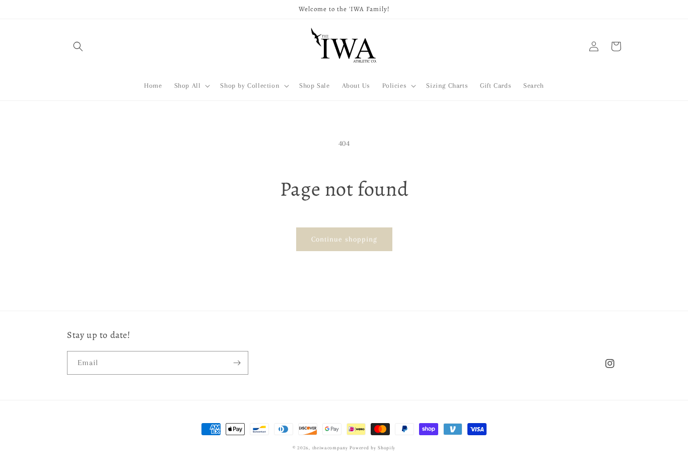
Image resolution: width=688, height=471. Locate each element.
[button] (78, 46)
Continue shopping (344, 239)
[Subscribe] (237, 363)
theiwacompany (330, 447)
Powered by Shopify (372, 447)
